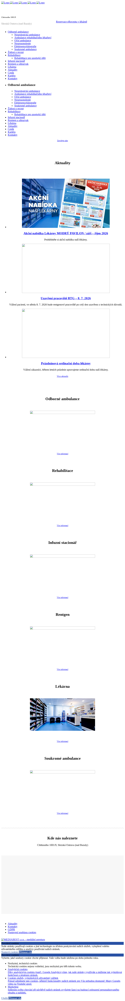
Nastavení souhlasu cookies (22, 932)
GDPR (11, 929)
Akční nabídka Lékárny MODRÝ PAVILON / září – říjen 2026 (66, 233)
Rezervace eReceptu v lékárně (71, 21)
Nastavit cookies (10, 952)
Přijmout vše (25, 952)
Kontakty (12, 926)
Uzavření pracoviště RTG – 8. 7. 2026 (66, 298)
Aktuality (12, 923)
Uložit (4, 998)
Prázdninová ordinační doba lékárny (66, 363)
